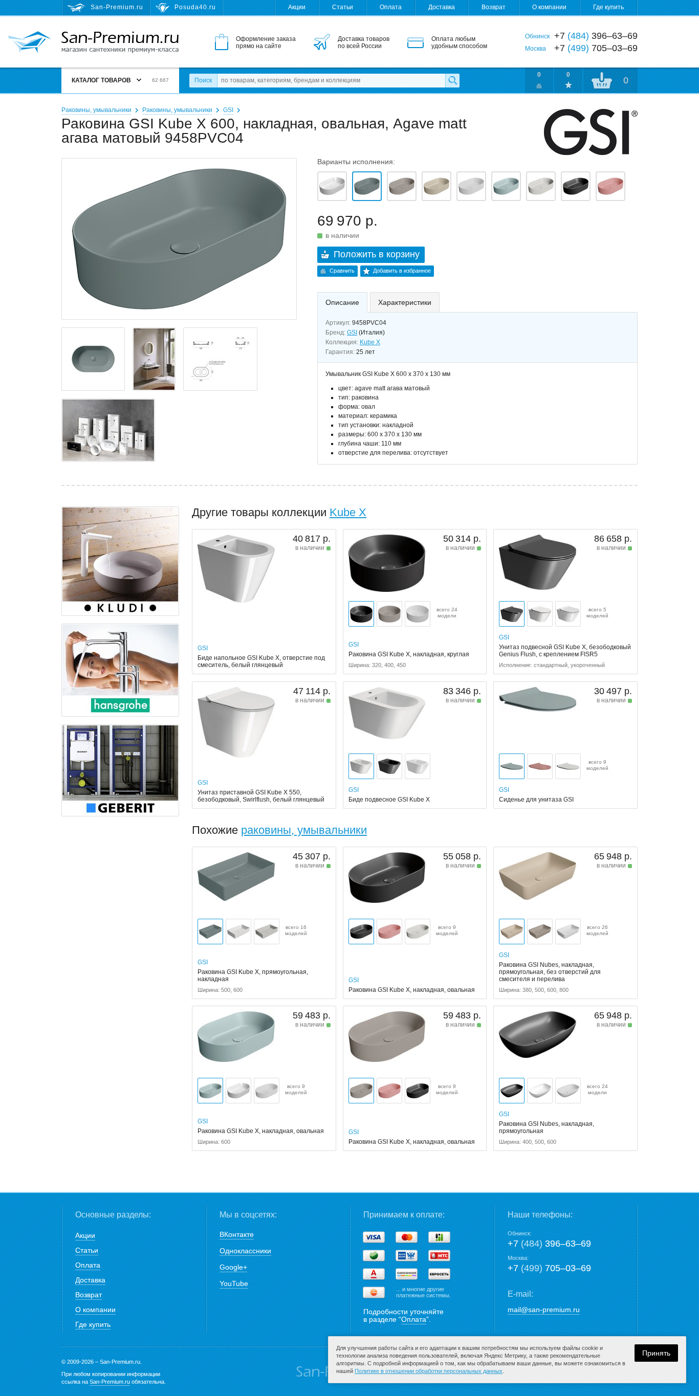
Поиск (203, 80)
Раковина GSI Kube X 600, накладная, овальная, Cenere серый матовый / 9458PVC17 (541, 186)
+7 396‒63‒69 (549, 1243)
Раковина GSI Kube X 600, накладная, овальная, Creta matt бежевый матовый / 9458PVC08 (436, 186)
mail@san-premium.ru (544, 1309)
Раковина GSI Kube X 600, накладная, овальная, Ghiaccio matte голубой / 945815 (506, 186)
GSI (228, 110)
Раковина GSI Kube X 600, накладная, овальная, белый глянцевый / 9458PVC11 (332, 186)
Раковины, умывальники (96, 110)
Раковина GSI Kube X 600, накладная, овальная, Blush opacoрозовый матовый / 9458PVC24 (610, 186)
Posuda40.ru (195, 7)
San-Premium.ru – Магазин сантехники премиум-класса (120, 42)
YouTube (234, 1283)
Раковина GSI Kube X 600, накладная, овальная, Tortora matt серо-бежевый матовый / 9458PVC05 (402, 186)
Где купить (608, 7)
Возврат (494, 7)
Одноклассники (245, 1251)
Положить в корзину (377, 254)
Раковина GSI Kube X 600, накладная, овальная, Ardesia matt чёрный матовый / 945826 (576, 186)
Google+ (233, 1267)
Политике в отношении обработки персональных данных (429, 1371)
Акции (296, 7)
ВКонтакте (237, 1234)
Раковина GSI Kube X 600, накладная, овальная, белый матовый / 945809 (471, 186)
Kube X (370, 342)
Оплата (391, 7)
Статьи (342, 7)
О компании (549, 7)
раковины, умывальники (304, 830)
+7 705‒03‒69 (549, 1268)
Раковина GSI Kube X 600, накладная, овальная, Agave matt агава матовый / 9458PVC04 (367, 186)
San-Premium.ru (110, 1382)
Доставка (441, 7)
